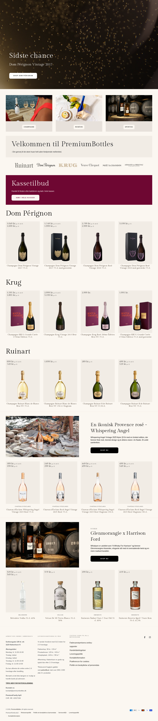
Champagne (29, 127)
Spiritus (129, 127)
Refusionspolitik (26, 712)
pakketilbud (45, 670)
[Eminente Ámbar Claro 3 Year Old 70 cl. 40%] (98, 591)
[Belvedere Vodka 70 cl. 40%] (23, 591)
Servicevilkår (62, 712)
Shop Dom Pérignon (23, 75)
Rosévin (79, 127)
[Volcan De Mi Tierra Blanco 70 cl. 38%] (60, 591)
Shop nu (104, 450)
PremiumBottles (16, 709)
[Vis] (29, 108)
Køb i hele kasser (25, 197)
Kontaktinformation (77, 658)
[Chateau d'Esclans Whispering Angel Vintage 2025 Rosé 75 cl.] (23, 482)
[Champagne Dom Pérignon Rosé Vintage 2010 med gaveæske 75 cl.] (135, 242)
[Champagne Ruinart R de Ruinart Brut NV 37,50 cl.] (98, 380)
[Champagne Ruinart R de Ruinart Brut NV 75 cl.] (135, 380)
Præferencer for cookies (79, 661)
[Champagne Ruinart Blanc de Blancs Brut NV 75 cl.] (23, 380)
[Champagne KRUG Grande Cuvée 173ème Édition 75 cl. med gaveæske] (135, 311)
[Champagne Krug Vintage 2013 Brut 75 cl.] (60, 311)
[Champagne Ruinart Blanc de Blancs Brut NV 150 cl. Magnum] (60, 380)
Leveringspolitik (76, 654)
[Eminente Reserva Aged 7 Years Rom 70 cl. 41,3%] (135, 591)
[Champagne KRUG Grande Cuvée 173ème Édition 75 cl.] (23, 311)
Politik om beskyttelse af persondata (84, 665)
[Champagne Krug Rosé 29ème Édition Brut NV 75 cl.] (98, 311)
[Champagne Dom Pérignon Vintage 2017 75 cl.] (23, 242)
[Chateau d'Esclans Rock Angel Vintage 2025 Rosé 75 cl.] (60, 482)
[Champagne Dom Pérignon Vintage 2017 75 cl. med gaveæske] (60, 242)
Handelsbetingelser (78, 650)
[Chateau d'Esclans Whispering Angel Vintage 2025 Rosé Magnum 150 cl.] (98, 482)
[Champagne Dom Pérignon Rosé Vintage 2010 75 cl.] (98, 242)
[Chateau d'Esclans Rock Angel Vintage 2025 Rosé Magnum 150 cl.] (135, 482)
